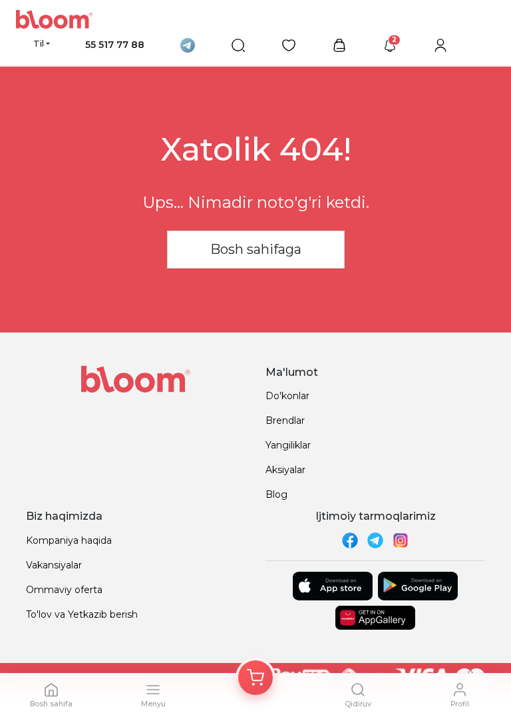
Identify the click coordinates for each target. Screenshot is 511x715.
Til (38, 43)
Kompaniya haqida (69, 540)
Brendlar (285, 420)
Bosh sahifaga (255, 249)
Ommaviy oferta (64, 590)
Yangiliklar (288, 445)
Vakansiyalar (54, 565)
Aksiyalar (285, 470)
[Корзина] (255, 677)
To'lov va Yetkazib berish (82, 614)
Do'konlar (287, 396)
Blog (276, 494)
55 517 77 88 (114, 45)
